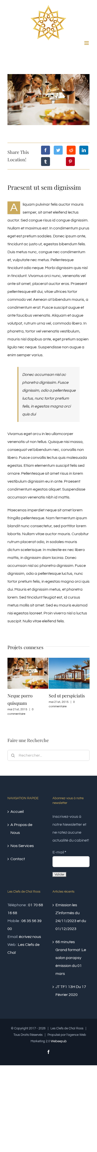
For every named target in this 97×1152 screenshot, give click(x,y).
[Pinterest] (70, 161)
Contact (17, 859)
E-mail (59, 852)
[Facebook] (45, 150)
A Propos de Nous (21, 829)
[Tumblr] (45, 161)
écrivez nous (30, 937)
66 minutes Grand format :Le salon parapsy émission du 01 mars (70, 958)
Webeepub (59, 1041)
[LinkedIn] (84, 150)
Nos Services (22, 846)
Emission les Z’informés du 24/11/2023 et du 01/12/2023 (70, 917)
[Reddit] (71, 150)
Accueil (17, 812)
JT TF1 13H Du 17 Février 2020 (70, 991)
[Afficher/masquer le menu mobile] (87, 43)
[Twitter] (58, 150)
